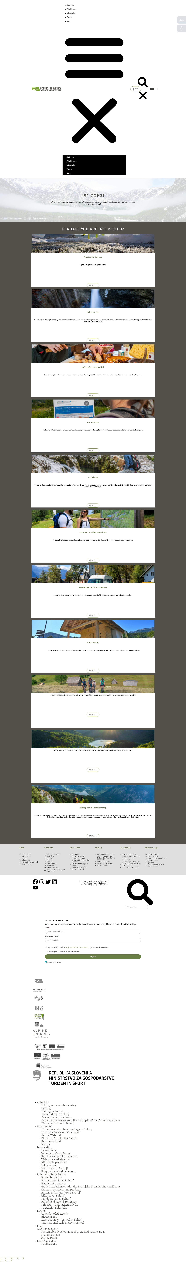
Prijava (93, 957)
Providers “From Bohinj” (56, 1198)
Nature (45, 1144)
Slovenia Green (50, 1234)
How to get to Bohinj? (54, 1168)
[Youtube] (35, 887)
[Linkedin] (54, 882)
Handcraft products (53, 1183)
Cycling (46, 1108)
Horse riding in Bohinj (55, 1114)
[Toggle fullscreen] (9, 1258)
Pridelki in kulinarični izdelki (59, 1204)
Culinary (98, 848)
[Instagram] (41, 882)
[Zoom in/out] (3, 1258)
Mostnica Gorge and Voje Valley (60, 1132)
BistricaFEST (49, 1216)
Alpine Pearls (49, 1237)
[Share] (15, 1258)
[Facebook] (35, 882)
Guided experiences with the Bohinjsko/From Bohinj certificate (80, 1120)
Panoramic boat (51, 1141)
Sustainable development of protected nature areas (73, 1231)
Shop (68, 21)
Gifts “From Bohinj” (53, 1195)
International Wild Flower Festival (62, 1222)
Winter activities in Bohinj (57, 1123)
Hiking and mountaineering (93, 808)
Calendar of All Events (55, 1213)
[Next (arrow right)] (9, 1261)
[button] (94, 89)
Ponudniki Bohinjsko (54, 1207)
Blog (40, 1225)
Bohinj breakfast (51, 1177)
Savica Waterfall (51, 1135)
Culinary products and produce (60, 1189)
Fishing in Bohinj (52, 1111)
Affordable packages (54, 1162)
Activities (70, 5)
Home (21, 848)
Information (71, 13)
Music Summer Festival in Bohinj (61, 1219)
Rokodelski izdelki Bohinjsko (59, 1201)
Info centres (93, 642)
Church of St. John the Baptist (59, 1138)
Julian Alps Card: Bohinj (56, 1153)
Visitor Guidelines (93, 257)
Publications (49, 1243)
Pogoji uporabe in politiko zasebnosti (76, 947)
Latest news (48, 1150)
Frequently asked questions (93, 532)
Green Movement (47, 1228)
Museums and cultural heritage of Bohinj (66, 1129)
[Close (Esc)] (21, 1258)
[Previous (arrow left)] (3, 1261)
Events (69, 17)
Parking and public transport (93, 587)
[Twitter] (48, 882)
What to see (71, 9)
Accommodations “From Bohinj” (61, 1192)
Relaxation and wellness (56, 1117)
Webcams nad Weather (55, 1159)
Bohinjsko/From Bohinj (93, 367)
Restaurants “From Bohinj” (57, 1180)
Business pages (152, 848)
